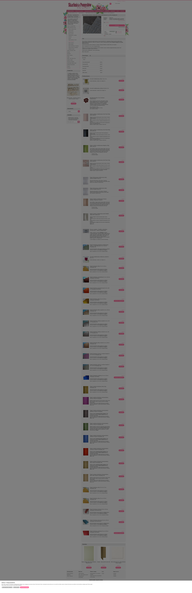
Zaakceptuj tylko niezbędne (7, 587)
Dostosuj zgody (16, 587)
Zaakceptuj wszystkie (24, 587)
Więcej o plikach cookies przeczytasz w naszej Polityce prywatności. (12, 585)
